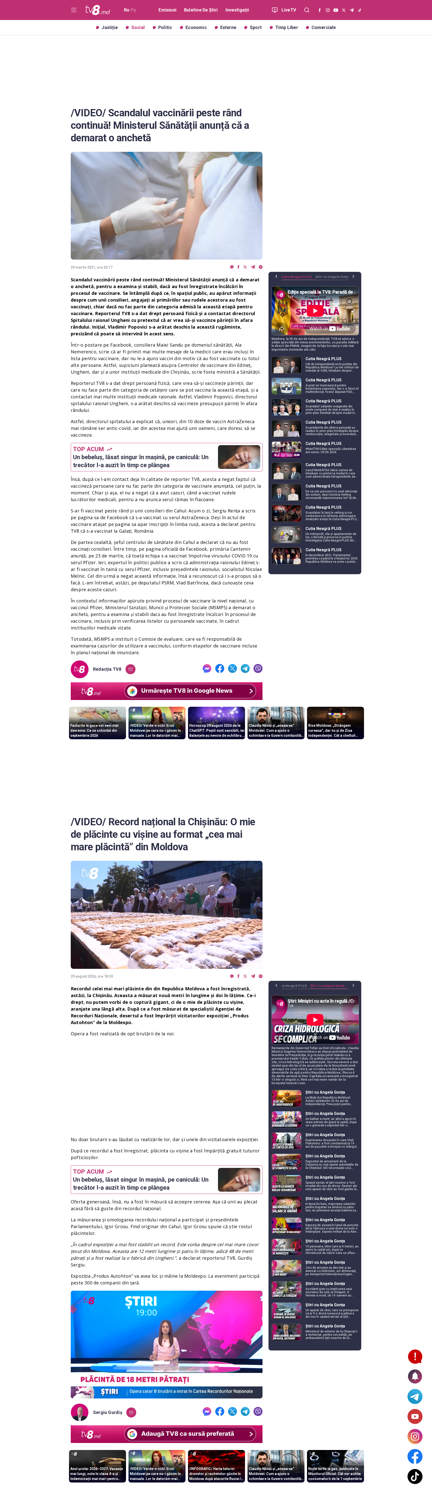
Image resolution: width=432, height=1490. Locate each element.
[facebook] (239, 267)
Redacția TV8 (107, 669)
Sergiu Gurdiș (107, 1412)
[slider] (166, 1394)
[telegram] (253, 267)
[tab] (299, 279)
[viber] (260, 267)
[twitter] (245, 267)
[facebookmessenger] (232, 267)
